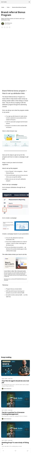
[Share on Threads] (7, 27)
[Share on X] (5, 27)
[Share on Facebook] (2, 27)
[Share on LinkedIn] (10, 27)
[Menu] (29, 2)
